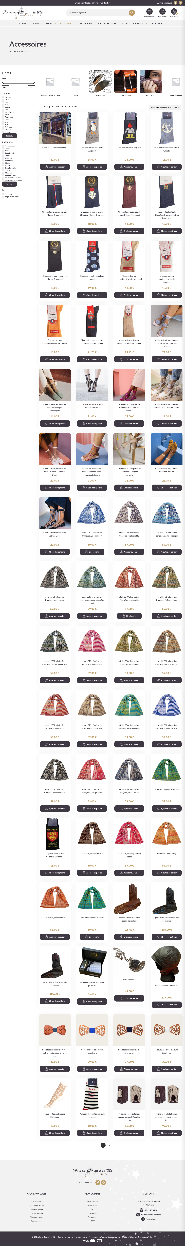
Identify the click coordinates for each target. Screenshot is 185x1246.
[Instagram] (180, 3)
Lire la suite (94, 552)
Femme (22, 23)
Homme (36, 23)
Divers (124, 23)
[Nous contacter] (149, 11)
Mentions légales (81, 1237)
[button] (24, 23)
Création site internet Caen (131, 1237)
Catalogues (157, 23)
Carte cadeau (86, 23)
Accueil (13, 51)
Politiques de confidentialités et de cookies (104, 1237)
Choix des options (57, 231)
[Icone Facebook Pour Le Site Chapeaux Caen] (175, 3)
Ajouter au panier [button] (57, 167)
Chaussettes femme (107, 23)
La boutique (138, 23)
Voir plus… (9, 136)
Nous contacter (149, 16)
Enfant (50, 23)
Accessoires (66, 23)
